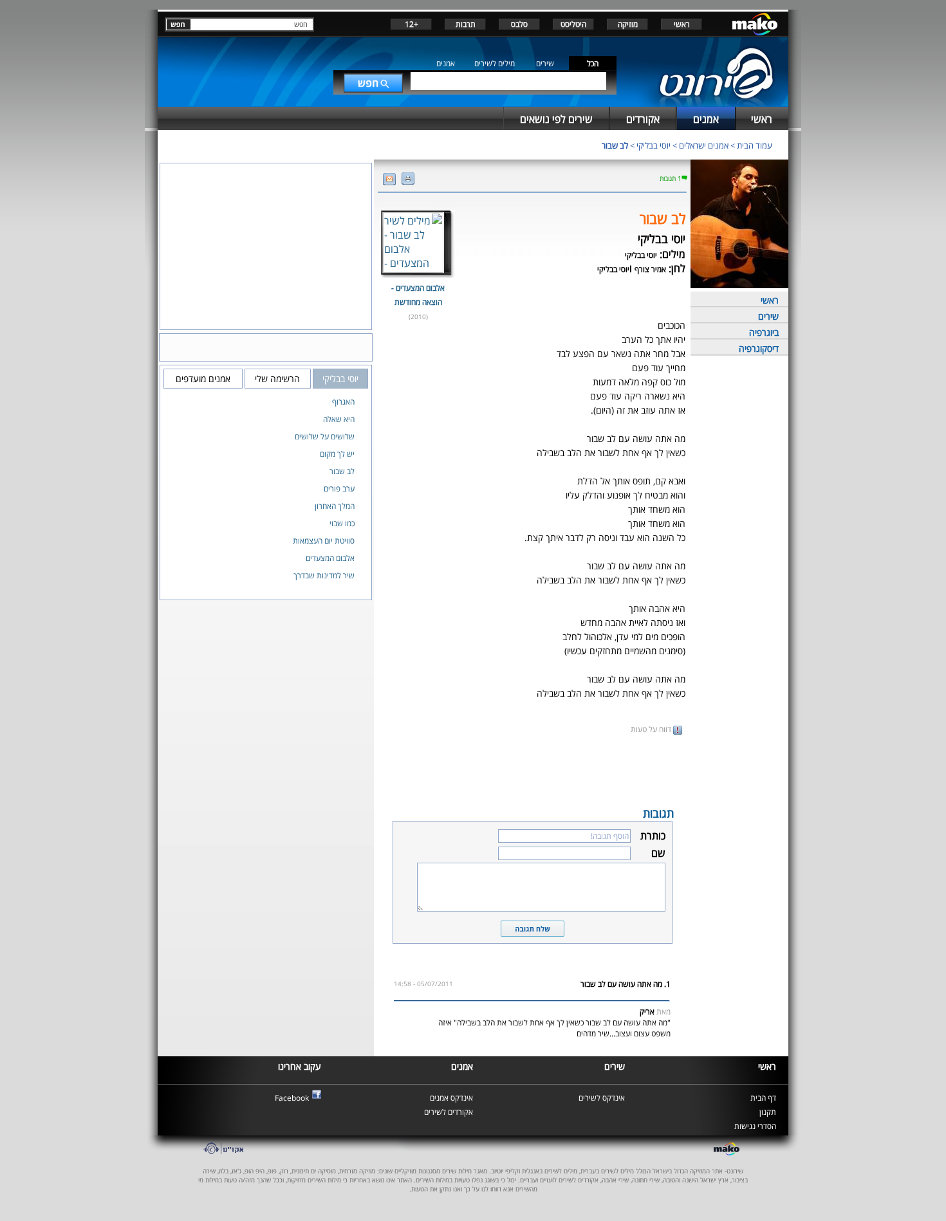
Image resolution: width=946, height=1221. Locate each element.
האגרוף (343, 401)
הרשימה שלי (277, 378)
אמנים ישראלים (703, 145)
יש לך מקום (337, 453)
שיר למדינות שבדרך (324, 575)
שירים (545, 63)
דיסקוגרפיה (759, 348)
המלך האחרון (335, 505)
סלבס (519, 24)
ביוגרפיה (764, 332)
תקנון (767, 1111)
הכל (592, 63)
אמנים (445, 63)
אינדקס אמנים (451, 1097)
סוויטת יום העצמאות (324, 540)
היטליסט (573, 24)
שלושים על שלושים (325, 436)
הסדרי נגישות (755, 1126)
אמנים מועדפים (203, 378)
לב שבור (615, 145)
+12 (411, 24)
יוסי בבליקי (653, 145)
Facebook (292, 1097)
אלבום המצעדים (330, 558)
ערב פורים (339, 488)
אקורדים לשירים (448, 1111)
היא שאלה (339, 419)
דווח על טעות (652, 729)
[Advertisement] (532, 769)
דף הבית (763, 1097)
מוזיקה (628, 24)
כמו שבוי (342, 523)
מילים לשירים (494, 63)
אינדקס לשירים (602, 1097)
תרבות (466, 24)
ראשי (682, 24)
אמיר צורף (650, 269)
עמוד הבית (754, 145)
